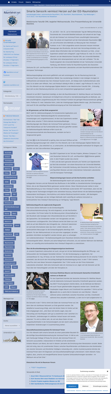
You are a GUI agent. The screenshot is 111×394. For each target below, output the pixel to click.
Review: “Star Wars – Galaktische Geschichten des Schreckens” (11, 138)
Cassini (16, 169)
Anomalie (8, 153)
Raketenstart (10, 238)
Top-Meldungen (88, 14)
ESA (6, 182)
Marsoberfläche (10, 217)
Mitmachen (36, 2)
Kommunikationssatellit (12, 208)
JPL (6, 199)
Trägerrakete (9, 283)
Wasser (13, 287)
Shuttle (7, 267)
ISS (14, 194)
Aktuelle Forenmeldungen (9, 41)
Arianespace (9, 160)
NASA (7, 230)
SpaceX (7, 271)
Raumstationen (77, 14)
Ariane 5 (7, 157)
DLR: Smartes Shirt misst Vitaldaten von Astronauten (49, 378)
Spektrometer (9, 275)
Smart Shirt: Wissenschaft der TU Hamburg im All (48, 376)
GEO (13, 190)
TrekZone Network (12, 116)
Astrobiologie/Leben (34, 14)
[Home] (9, 2)
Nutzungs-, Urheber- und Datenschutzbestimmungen (89, 390)
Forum (21, 2)
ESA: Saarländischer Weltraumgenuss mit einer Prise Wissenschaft (54, 384)
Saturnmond (8, 259)
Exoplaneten (8, 186)
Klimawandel (9, 203)
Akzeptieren (72, 386)
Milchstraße (8, 225)
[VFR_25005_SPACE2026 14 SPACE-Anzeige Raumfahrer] (12, 308)
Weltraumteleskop (11, 291)
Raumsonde (9, 243)
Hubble (7, 194)
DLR (13, 173)
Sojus (15, 267)
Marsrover (8, 221)
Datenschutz (12, 34)
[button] (107, 371)
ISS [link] (100, 40)
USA (6, 287)
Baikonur (8, 169)
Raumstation (9, 247)
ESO (13, 182)
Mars (14, 213)
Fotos (7, 190)
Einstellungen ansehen (100, 386)
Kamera (13, 199)
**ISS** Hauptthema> (38, 367)
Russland (8, 255)
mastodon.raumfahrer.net (11, 85)
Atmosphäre (9, 164)
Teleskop (8, 279)
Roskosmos (8, 251)
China (6, 173)
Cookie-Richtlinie (71, 390)
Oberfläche (8, 234)
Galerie (28, 2)
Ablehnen (85, 386)
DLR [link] (95, 139)
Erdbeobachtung (10, 177)
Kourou (7, 213)
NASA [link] (32, 298)
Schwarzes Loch (10, 263)
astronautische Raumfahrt (51, 14)
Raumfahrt (67, 14)
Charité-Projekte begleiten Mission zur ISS (45, 381)
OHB (16, 234)
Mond (17, 225)
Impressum (105, 390)
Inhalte (13, 2)
